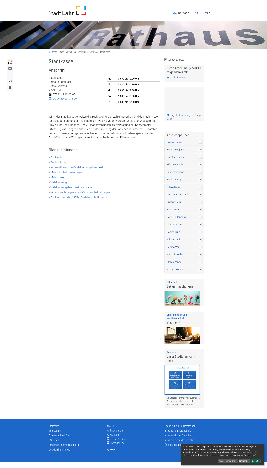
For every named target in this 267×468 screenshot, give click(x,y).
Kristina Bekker (175, 142)
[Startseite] (75, 10)
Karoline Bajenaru (176, 149)
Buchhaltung (58, 162)
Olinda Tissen (174, 224)
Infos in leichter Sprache (178, 435)
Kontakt (111, 450)
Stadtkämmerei (177, 77)
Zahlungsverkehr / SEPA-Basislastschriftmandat (79, 197)
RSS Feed (54, 440)
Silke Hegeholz (175, 164)
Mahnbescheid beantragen (66, 172)
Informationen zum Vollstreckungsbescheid (76, 167)
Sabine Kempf (174, 179)
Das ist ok (256, 461)
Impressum (55, 430)
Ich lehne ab (244, 461)
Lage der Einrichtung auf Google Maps (184, 117)
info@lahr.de (117, 443)
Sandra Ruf (173, 209)
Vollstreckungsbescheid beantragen (71, 187)
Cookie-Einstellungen (60, 449)
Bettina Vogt (173, 247)
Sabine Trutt (173, 232)
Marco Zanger (174, 262)
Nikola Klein (173, 187)
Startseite (53, 52)
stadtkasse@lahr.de (65, 98)
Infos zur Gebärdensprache (179, 440)
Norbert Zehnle (175, 269)
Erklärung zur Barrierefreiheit (180, 426)
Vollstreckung (58, 182)
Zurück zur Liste (176, 59)
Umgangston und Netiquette (64, 444)
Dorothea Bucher (176, 157)
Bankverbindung (60, 157)
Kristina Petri (174, 202)
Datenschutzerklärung (60, 435)
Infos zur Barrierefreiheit (178, 430)
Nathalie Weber (175, 254)
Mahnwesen (57, 177)
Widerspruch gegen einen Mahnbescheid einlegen (80, 192)
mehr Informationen (227, 461)
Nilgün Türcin (174, 239)
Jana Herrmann (175, 172)
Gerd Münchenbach (177, 194)
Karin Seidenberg (176, 217)
